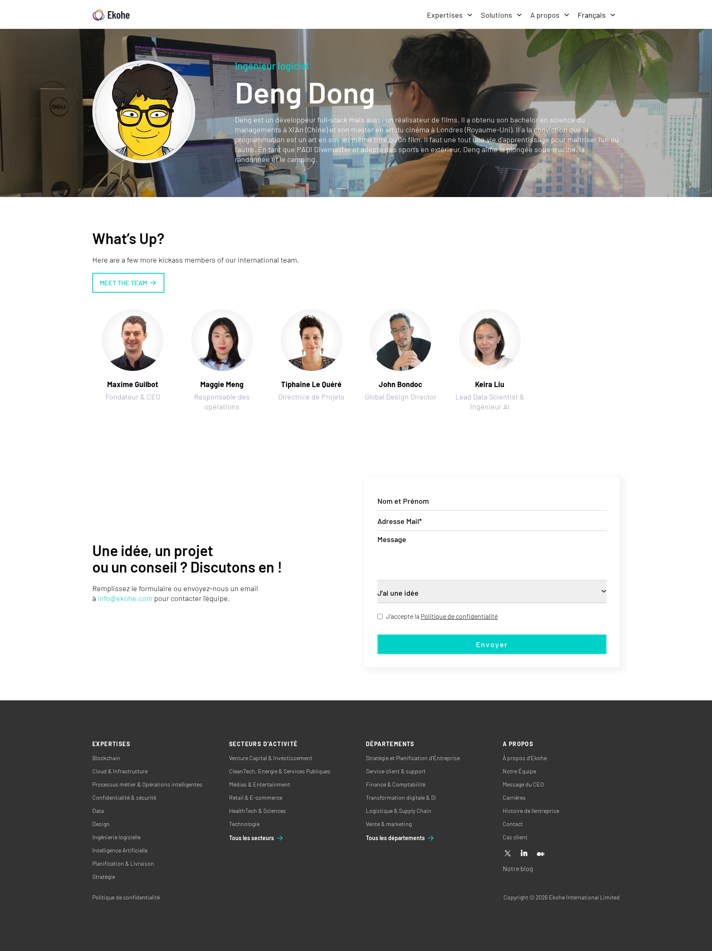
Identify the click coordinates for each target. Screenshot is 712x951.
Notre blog (518, 868)
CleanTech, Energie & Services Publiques (279, 771)
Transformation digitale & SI (401, 797)
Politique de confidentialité (459, 616)
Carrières (514, 797)
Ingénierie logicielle (116, 837)
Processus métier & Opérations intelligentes (147, 784)
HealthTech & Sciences (257, 810)
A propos (545, 14)
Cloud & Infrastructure (120, 771)
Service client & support (396, 771)
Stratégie (103, 876)
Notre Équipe (519, 771)
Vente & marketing (389, 823)
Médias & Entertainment (259, 784)
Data (98, 810)
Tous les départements (395, 837)
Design (101, 823)
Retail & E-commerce (255, 797)
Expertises (445, 14)
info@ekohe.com (125, 598)
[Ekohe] (111, 15)
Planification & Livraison (123, 863)
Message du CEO (523, 784)
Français (592, 14)
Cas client (515, 837)
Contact (513, 823)
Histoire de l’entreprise (531, 810)
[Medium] (540, 853)
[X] (507, 853)
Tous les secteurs (251, 837)
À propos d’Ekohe (525, 757)
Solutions (496, 14)
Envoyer (492, 644)
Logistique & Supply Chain (398, 810)
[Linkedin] (524, 853)
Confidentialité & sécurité (124, 797)
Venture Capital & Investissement (270, 757)
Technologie (244, 823)
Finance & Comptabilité (395, 784)
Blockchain (106, 757)
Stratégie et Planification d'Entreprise (413, 757)
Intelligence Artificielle (120, 850)
